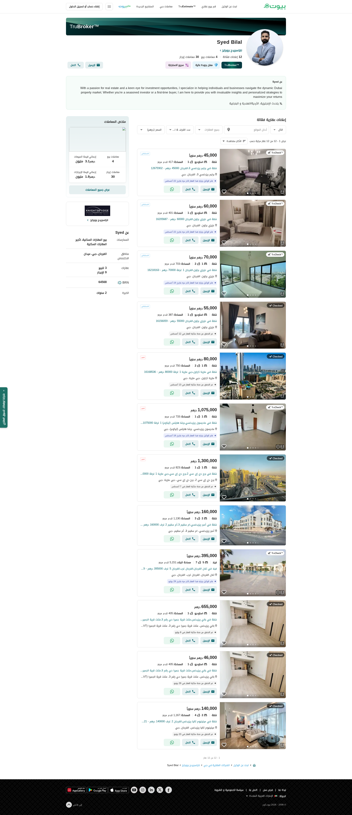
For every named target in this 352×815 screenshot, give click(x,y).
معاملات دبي (166, 6)
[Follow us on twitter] (160, 790)
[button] (278, 130)
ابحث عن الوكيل (229, 6)
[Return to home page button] (274, 7)
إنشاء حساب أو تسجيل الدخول (84, 6)
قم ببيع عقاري (208, 6)
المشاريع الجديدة (145, 6)
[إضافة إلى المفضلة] (224, 191)
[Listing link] (211, 172)
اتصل (73, 65)
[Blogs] (124, 6)
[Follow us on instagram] (142, 790)
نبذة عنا (282, 790)
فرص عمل (268, 790)
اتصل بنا (253, 790)
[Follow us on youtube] (134, 790)
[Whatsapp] (172, 189)
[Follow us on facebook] (168, 790)
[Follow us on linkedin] (151, 790)
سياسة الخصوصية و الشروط (229, 790)
